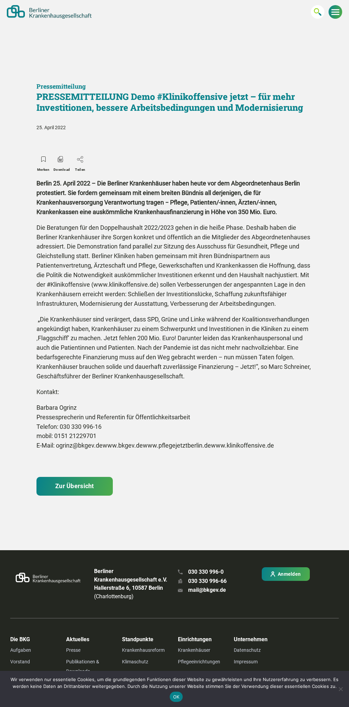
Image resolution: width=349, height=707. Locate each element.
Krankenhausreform (143, 650)
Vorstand (20, 661)
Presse (73, 650)
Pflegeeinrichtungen (199, 661)
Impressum (246, 661)
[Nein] (340, 689)
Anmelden (289, 574)
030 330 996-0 (206, 572)
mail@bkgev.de (207, 590)
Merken (43, 169)
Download (62, 169)
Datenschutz (247, 650)
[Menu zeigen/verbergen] (335, 12)
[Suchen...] (317, 12)
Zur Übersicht (74, 486)
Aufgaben (20, 650)
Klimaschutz (135, 661)
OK (176, 697)
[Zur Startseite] (49, 12)
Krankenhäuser (194, 650)
